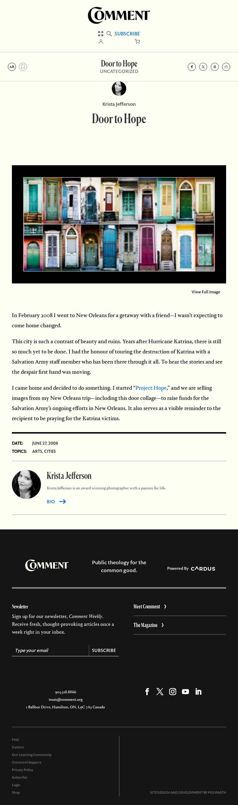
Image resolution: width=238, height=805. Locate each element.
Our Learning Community (32, 755)
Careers (18, 747)
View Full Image (206, 292)
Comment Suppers (26, 762)
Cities (50, 451)
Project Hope (151, 387)
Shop (16, 792)
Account (101, 41)
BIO (51, 501)
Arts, (37, 451)
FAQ (15, 740)
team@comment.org (65, 699)
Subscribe (127, 34)
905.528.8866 (65, 691)
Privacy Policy (22, 770)
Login (16, 785)
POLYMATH (217, 792)
